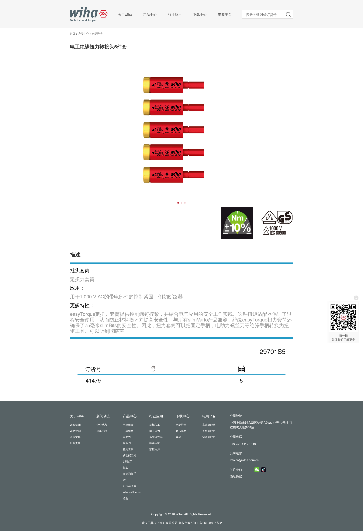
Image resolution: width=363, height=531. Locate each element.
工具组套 (128, 431)
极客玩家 (154, 443)
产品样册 (181, 424)
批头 (125, 467)
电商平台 (225, 14)
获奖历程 (101, 431)
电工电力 (154, 431)
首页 (72, 33)
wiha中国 (75, 431)
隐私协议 (236, 476)
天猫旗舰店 (209, 431)
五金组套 (128, 424)
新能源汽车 (156, 437)
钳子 (125, 480)
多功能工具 (129, 455)
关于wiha (125, 14)
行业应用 (175, 14)
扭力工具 (128, 449)
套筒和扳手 (129, 473)
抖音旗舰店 (209, 437)
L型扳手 (127, 461)
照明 (125, 498)
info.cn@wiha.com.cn (244, 460)
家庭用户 (154, 449)
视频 (178, 437)
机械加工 (154, 424)
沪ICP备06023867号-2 (206, 523)
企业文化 (75, 437)
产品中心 (150, 14)
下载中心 (200, 14)
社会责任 (75, 443)
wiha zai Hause (132, 492)
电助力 (127, 437)
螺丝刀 (127, 443)
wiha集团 (75, 424)
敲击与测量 (129, 486)
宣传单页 (181, 431)
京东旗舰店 (209, 424)
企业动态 (101, 424)
